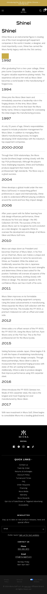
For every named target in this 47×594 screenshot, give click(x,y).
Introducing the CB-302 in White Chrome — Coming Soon (23, 3)
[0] (43, 10)
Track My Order (23, 468)
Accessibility (23, 505)
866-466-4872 (23, 549)
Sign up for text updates (29, 535)
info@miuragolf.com (23, 557)
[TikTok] (33, 447)
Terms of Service (19, 581)
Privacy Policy (6, 581)
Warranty (23, 495)
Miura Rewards (23, 498)
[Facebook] (14, 447)
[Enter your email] (43, 529)
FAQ (23, 481)
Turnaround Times (23, 478)
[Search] (40, 10)
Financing (23, 488)
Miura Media (23, 491)
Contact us (23, 465)
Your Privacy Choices (38, 581)
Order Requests (23, 485)
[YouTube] (28, 447)
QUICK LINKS (22, 459)
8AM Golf (27, 586)
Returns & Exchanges (23, 471)
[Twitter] (19, 447)
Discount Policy (23, 475)
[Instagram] (23, 447)
